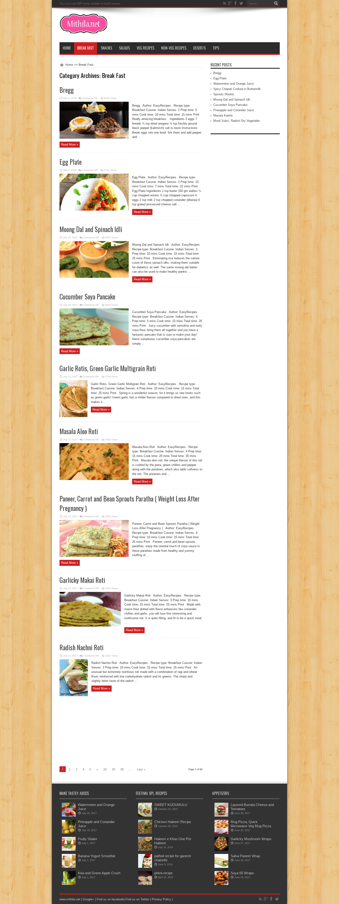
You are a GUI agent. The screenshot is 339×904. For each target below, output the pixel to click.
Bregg (66, 90)
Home (67, 48)
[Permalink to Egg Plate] (94, 209)
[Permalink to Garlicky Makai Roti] (90, 625)
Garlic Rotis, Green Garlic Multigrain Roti (107, 368)
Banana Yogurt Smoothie (96, 856)
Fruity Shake (87, 839)
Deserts (199, 48)
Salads (124, 48)
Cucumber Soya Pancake (87, 296)
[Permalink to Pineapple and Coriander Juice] (69, 832)
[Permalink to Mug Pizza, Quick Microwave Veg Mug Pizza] (221, 832)
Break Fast (85, 48)
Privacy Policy (161, 899)
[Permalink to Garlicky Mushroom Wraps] (221, 849)
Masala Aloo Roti (78, 431)
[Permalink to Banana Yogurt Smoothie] (69, 866)
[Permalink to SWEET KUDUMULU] (145, 815)
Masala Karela (222, 115)
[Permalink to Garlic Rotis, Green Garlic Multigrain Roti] (73, 416)
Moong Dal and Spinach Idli (90, 229)
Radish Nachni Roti (81, 647)
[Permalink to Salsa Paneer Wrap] (221, 866)
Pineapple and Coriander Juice (233, 110)
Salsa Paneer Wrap (245, 856)
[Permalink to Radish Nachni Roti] (73, 695)
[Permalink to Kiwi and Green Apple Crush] (69, 884)
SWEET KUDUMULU (170, 805)
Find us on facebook (110, 899)
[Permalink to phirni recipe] (145, 884)
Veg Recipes (145, 48)
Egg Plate (70, 162)
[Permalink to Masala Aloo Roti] (94, 479)
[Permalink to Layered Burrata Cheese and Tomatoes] (221, 815)
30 (122, 769)
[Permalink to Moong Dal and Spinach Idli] (94, 276)
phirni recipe (163, 873)
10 (105, 769)
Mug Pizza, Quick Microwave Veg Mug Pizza (251, 824)
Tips (216, 48)
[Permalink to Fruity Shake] (69, 849)
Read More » (69, 144)
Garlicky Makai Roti (82, 580)
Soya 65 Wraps (242, 873)
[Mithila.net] (83, 30)
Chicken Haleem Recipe (172, 822)
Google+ (88, 899)
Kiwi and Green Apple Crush (99, 873)
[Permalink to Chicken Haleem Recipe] (145, 832)
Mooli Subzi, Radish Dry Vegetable (236, 120)
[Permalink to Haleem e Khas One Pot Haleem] (145, 849)
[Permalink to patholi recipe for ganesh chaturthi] (145, 866)
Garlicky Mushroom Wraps (251, 839)
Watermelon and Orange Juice (233, 83)
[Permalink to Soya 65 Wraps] (221, 884)
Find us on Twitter (137, 899)
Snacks (106, 48)
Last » (141, 769)
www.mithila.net (69, 899)
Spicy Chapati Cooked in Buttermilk (237, 89)
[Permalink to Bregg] (94, 137)
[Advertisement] (98, 733)
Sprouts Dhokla (223, 94)
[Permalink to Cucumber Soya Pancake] (94, 344)
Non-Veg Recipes (173, 48)
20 (113, 769)
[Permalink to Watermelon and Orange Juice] (69, 815)
